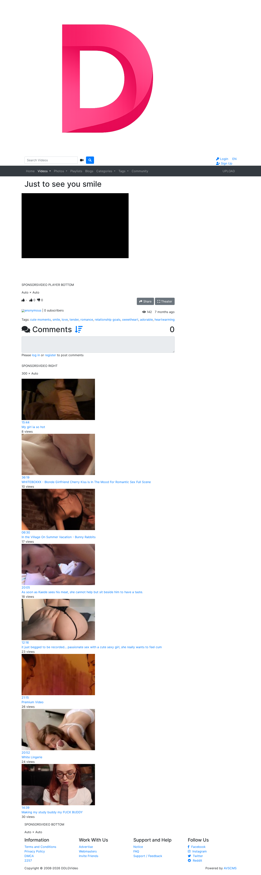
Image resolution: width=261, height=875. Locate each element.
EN (234, 159)
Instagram (198, 851)
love (65, 319)
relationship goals (107, 319)
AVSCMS (230, 868)
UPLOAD (229, 171)
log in (36, 355)
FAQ (136, 851)
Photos (59, 171)
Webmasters (88, 851)
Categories (104, 171)
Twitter (197, 856)
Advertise (86, 847)
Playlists (76, 171)
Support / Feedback (147, 856)
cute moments (40, 319)
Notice (138, 847)
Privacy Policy (34, 851)
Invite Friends (88, 856)
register (50, 355)
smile (56, 319)
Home (30, 171)
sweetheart (130, 319)
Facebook (197, 847)
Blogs (89, 171)
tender (74, 319)
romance (86, 319)
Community (140, 171)
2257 (28, 860)
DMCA (29, 856)
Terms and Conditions (40, 847)
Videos (43, 171)
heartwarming (165, 319)
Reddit (196, 860)
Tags (122, 171)
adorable (146, 319)
